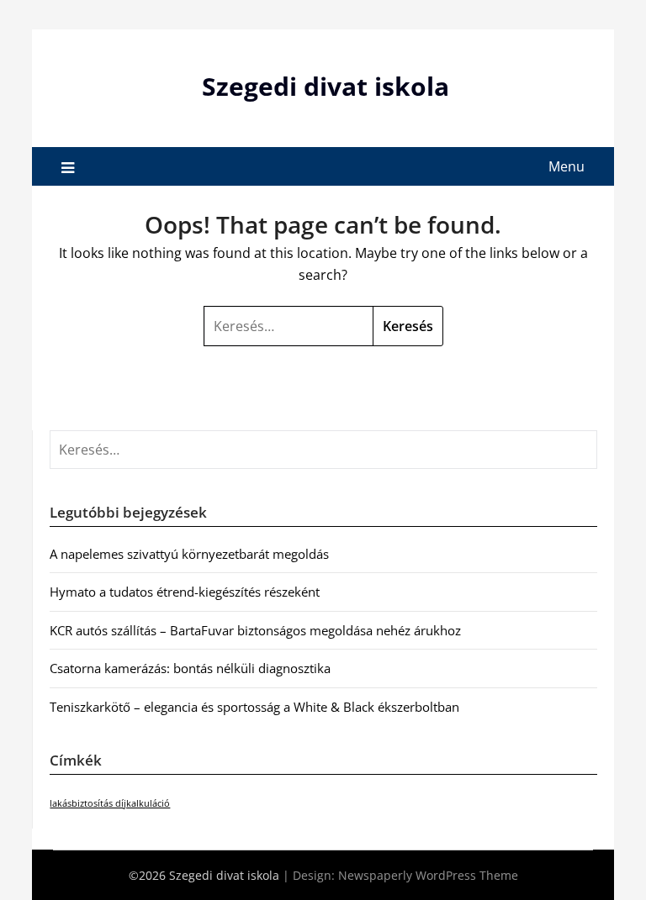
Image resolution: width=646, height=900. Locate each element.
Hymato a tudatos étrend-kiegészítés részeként (185, 591)
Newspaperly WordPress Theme (428, 875)
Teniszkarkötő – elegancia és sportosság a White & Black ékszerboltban (254, 706)
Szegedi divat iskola (325, 86)
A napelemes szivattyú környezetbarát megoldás (189, 553)
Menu (566, 166)
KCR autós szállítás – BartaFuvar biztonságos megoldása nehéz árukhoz (255, 630)
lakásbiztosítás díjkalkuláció (110, 803)
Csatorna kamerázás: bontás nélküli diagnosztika (190, 668)
